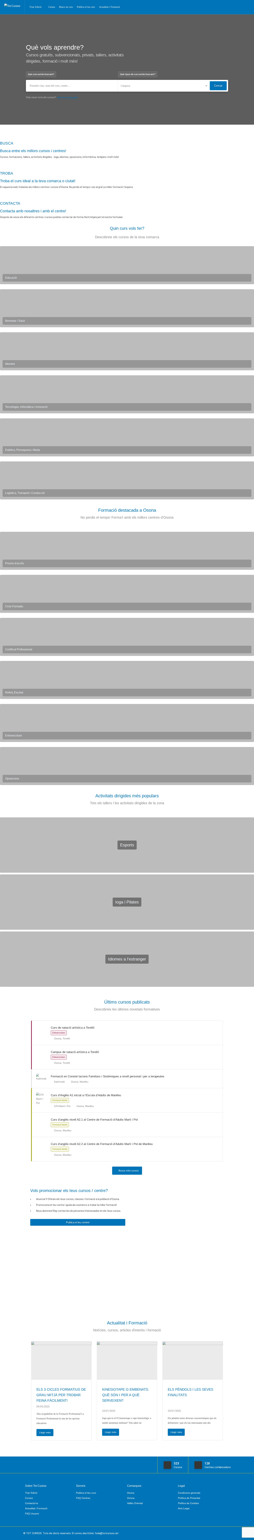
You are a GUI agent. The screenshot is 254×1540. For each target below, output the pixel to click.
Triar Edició (35, 7)
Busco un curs (66, 7)
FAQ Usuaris (32, 1513)
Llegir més (45, 1432)
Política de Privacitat (189, 1498)
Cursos (51, 7)
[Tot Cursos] (12, 2)
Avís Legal (183, 1508)
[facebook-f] (223, 1533)
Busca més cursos (129, 1170)
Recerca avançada (67, 97)
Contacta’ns (31, 1503)
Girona (130, 1498)
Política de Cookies (188, 1503)
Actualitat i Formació (109, 7)
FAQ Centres (83, 1498)
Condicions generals (189, 1492)
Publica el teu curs (86, 7)
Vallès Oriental (135, 1503)
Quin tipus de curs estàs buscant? (137, 74)
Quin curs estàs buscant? (41, 74)
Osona (130, 1492)
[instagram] (228, 1533)
